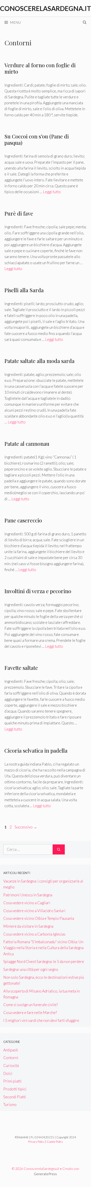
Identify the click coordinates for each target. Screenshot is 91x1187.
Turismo (10, 1104)
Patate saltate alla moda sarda (39, 360)
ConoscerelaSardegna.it (45, 8)
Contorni (10, 1057)
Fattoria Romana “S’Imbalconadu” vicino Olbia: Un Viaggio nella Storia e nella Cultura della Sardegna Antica (43, 947)
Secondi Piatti (14, 1097)
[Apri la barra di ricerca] (84, 22)
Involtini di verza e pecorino (37, 590)
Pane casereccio (23, 520)
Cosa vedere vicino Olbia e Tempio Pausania (38, 918)
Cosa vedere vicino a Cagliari (26, 902)
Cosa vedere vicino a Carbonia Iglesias (34, 934)
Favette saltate (21, 667)
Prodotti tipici (14, 1089)
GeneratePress (45, 1174)
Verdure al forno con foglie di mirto (40, 68)
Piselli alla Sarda (24, 290)
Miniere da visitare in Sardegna (28, 926)
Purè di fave (18, 213)
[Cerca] (58, 849)
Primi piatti (12, 1081)
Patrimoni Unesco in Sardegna (27, 895)
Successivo (26, 827)
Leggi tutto (52, 191)
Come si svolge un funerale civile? (31, 1004)
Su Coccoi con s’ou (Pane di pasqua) (36, 139)
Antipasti (10, 1050)
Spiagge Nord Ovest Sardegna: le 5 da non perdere (43, 961)
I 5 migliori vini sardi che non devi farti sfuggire (41, 1020)
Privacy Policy (36, 1141)
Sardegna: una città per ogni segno (30, 969)
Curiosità (11, 1065)
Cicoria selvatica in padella (35, 750)
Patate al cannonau (26, 443)
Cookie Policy (55, 1141)
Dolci (7, 1073)
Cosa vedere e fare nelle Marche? (30, 1012)
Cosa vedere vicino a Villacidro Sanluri (34, 910)
